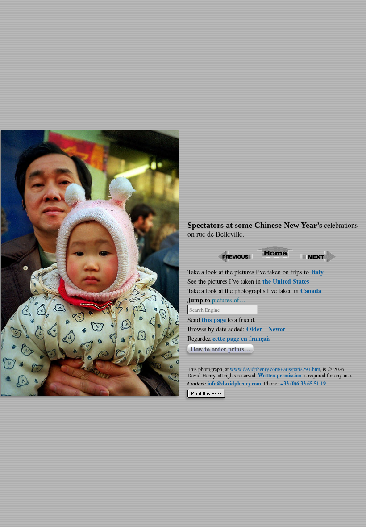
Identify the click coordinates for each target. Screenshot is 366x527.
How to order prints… (220, 348)
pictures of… (228, 300)
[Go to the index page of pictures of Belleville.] (276, 259)
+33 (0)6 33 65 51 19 (303, 383)
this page (214, 319)
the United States (285, 281)
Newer (276, 329)
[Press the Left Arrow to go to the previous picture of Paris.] (235, 259)
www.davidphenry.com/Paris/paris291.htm (275, 368)
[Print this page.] (206, 389)
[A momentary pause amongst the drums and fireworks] (90, 393)
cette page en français (241, 338)
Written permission (280, 375)
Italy (317, 271)
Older (254, 329)
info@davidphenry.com (234, 383)
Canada (310, 290)
